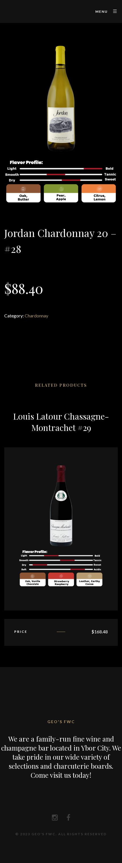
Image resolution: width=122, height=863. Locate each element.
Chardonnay (36, 315)
